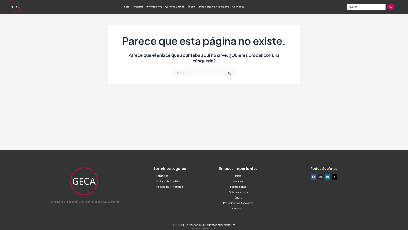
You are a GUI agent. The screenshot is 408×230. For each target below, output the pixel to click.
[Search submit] (390, 7)
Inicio (126, 6)
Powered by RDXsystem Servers (204, 228)
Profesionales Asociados (213, 6)
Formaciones (154, 6)
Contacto (238, 6)
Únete (191, 6)
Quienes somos (175, 6)
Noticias (137, 6)
